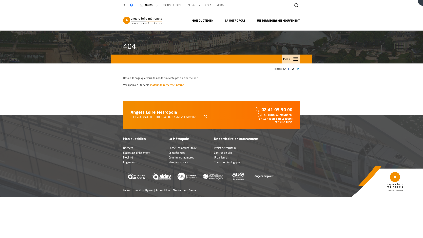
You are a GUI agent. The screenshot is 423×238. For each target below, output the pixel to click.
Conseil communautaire (183, 148)
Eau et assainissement (136, 152)
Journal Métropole (173, 5)
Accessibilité (163, 190)
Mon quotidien (202, 20)
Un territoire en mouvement (278, 20)
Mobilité (128, 157)
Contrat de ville (223, 152)
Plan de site (179, 190)
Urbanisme (220, 157)
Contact (127, 190)
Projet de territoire (225, 148)
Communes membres (181, 157)
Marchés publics (178, 162)
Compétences (177, 152)
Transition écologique (227, 162)
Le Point (208, 5)
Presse (192, 190)
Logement (129, 162)
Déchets (128, 148)
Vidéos (220, 5)
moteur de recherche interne (167, 84)
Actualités (194, 5)
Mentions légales (144, 190)
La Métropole (235, 20)
